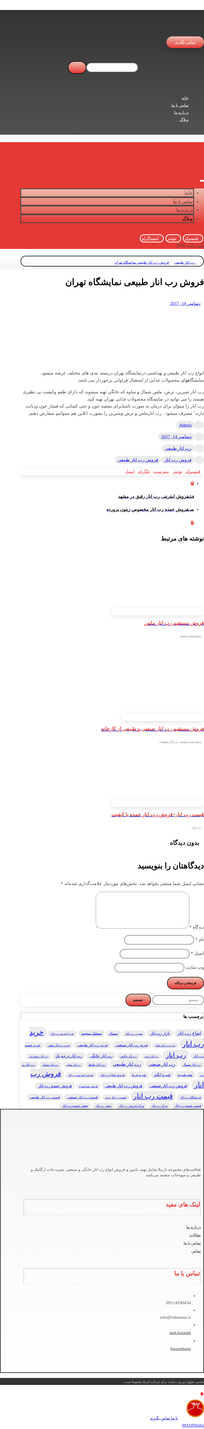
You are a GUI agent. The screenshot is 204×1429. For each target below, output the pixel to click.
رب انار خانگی (101, 1056)
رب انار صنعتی (169, 741)
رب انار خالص (128, 1056)
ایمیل (197, 953)
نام (199, 939)
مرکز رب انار (159, 1106)
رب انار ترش (151, 1056)
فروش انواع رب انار (112, 1074)
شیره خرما (139, 1075)
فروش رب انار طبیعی (138, 459)
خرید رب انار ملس (59, 1045)
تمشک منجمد (91, 1033)
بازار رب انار (160, 1033)
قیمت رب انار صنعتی (82, 1097)
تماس (196, 1251)
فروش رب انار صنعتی (168, 1085)
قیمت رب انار (153, 1096)
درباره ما (193, 1227)
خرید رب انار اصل (165, 1045)
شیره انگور (162, 1074)
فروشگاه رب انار (190, 1097)
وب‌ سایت (195, 967)
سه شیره (185, 1074)
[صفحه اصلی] (202, 262)
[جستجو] (77, 67)
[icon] (199, 425)
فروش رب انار (178, 459)
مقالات (195, 1235)
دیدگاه (196, 927)
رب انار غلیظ (96, 1065)
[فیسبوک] (199, 1182)
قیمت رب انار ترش (115, 1097)
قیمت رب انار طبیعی (45, 1097)
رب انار (197, 827)
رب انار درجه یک (68, 1056)
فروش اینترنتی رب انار (80, 1075)
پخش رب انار (103, 1106)
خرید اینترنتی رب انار (62, 1033)
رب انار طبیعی (178, 448)
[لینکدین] (193, 1182)
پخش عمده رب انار (75, 1106)
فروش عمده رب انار (55, 1086)
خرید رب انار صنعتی (131, 1045)
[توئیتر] (196, 1182)
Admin (185, 424)
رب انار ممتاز (50, 1065)
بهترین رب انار (134, 1033)
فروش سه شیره (88, 1086)
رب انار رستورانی (38, 1056)
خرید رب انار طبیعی (92, 1045)
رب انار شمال (192, 1065)
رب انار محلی (73, 1065)
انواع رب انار (189, 1033)
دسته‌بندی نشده (191, 636)
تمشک (113, 1033)
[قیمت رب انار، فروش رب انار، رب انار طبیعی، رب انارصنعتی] (194, 27)
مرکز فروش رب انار (131, 1105)
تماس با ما (192, 1243)
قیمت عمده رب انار (188, 1106)
